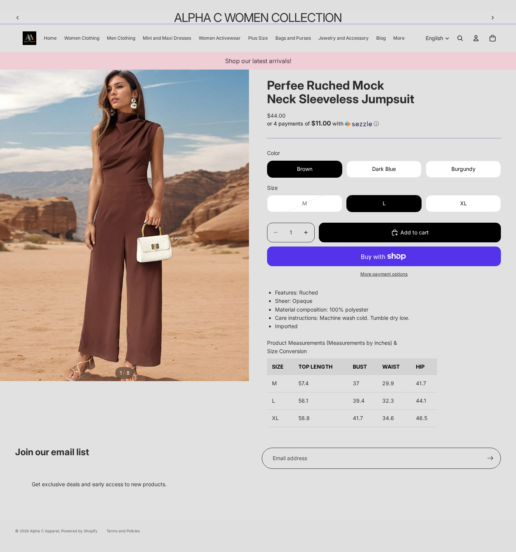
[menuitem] (398, 38)
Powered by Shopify (79, 531)
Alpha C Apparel (44, 531)
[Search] (460, 38)
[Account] (476, 38)
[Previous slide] (17, 17)
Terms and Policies (123, 531)
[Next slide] (492, 17)
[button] (384, 123)
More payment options (384, 274)
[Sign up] (490, 458)
